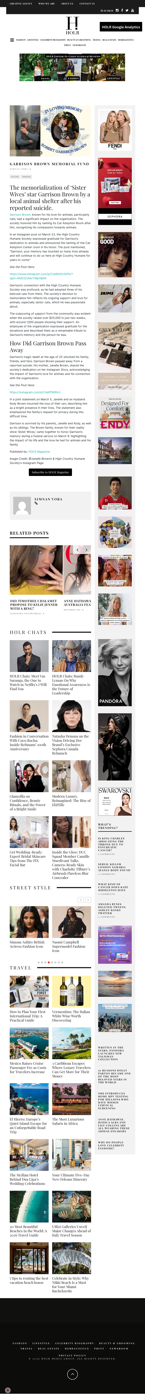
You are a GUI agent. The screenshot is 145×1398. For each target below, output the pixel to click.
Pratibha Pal (72, 610)
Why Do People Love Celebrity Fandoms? (111, 1145)
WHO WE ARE (47, 3)
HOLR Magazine (39, 451)
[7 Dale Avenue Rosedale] (115, 450)
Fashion (21, 39)
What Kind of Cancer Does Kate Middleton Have (113, 887)
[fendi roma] (115, 129)
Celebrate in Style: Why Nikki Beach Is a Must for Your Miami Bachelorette (70, 1284)
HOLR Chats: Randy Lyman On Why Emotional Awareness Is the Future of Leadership (71, 684)
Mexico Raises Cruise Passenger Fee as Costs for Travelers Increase (28, 1067)
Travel (97, 39)
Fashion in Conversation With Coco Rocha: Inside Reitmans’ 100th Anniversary (29, 742)
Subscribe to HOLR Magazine (50, 472)
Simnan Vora (19, 169)
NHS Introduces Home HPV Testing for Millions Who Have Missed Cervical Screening (113, 1101)
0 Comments (106, 854)
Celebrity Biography (53, 39)
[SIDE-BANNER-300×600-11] (115, 746)
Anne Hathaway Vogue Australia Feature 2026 (86, 603)
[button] (88, 900)
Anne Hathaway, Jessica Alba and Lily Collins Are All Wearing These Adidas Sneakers (114, 1125)
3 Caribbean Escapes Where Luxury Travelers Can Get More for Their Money (71, 1069)
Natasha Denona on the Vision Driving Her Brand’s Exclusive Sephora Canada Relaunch (70, 744)
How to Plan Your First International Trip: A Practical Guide (27, 1016)
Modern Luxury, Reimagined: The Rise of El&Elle (71, 800)
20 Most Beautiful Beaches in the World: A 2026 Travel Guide (28, 1230)
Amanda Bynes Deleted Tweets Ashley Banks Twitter (112, 908)
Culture (15, 177)
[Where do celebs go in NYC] (115, 1017)
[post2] (115, 944)
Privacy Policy (72, 1355)
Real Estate (109, 39)
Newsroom (79, 45)
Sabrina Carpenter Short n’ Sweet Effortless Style (67, 946)
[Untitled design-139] (115, 672)
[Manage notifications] (8, 1390)
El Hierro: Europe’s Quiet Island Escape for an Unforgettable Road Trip (28, 1125)
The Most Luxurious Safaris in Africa (68, 1121)
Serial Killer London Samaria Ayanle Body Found (114, 867)
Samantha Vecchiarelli (26, 613)
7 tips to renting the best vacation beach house (29, 1280)
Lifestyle (33, 39)
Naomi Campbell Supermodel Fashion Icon (26, 946)
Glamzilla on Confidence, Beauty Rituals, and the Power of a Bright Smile (28, 802)
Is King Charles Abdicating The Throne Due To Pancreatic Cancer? (111, 844)
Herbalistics (126, 39)
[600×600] (115, 413)
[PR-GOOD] (115, 254)
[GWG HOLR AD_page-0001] (115, 355)
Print (67, 45)
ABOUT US (67, 3)
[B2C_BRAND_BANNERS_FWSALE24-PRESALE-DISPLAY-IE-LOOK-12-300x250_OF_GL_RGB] (115, 801)
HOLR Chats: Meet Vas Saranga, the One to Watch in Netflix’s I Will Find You (28, 682)
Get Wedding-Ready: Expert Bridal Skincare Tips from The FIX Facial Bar (28, 858)
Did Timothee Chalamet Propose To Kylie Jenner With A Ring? (33, 605)
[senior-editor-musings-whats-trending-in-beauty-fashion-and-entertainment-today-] (115, 532)
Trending (26, 177)
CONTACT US (87, 3)
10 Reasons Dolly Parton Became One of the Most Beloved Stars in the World (114, 1076)
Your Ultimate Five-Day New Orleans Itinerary (70, 1177)
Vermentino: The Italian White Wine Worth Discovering (71, 1016)
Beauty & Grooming (79, 39)
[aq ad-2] (115, 983)
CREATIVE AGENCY (21, 3)
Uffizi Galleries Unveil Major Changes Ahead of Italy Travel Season (71, 1230)
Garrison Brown (20, 214)
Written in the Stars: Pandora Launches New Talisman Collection (111, 1053)
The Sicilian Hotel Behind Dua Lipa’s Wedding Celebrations (27, 1179)
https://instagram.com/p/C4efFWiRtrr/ (35, 392)
